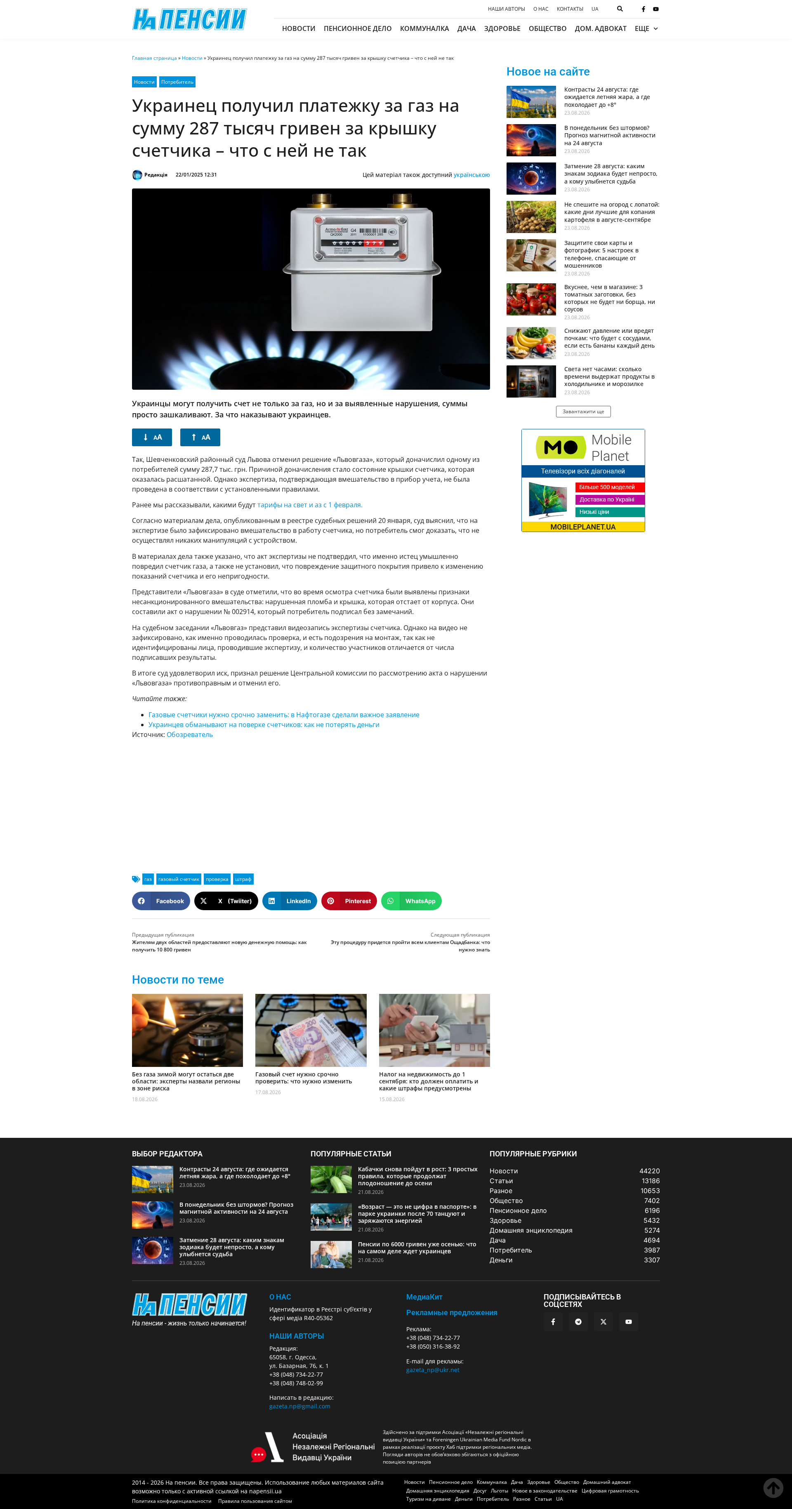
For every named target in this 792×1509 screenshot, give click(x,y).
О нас (541, 9)
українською (472, 175)
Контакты (570, 9)
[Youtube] (656, 9)
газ (148, 879)
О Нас (280, 1296)
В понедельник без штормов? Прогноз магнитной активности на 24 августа (609, 135)
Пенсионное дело (358, 28)
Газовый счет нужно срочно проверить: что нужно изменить (303, 1077)
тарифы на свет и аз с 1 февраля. (310, 504)
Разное (521, 1498)
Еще (642, 28)
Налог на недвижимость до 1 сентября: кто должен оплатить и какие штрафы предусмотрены (428, 1081)
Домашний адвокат (607, 1481)
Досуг (480, 1490)
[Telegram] (578, 1321)
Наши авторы (506, 9)
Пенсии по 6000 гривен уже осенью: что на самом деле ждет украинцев (417, 1247)
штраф (243, 879)
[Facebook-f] (643, 9)
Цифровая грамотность (610, 1490)
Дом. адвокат (601, 28)
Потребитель (177, 81)
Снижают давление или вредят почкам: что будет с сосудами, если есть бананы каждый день (609, 338)
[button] (161, 901)
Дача (466, 28)
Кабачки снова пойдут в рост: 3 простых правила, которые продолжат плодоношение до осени (418, 1176)
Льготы (499, 1490)
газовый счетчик (178, 879)
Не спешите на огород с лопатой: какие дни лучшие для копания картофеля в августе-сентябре (612, 211)
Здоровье (502, 28)
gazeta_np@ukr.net (433, 1370)
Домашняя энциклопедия (437, 1490)
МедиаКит (424, 1296)
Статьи (543, 1498)
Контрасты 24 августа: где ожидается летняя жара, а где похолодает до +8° (607, 96)
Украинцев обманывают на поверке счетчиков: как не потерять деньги (264, 724)
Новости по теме (178, 979)
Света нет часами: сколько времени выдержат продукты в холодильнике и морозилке (609, 376)
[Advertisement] (311, 803)
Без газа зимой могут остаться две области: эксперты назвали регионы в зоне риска (186, 1081)
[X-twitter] (603, 1321)
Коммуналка (424, 28)
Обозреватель (190, 734)
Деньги (464, 1498)
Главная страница (154, 57)
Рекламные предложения (451, 1312)
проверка (217, 879)
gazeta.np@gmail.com (299, 1406)
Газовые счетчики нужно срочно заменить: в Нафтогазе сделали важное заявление (284, 714)
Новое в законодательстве (545, 1490)
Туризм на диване (428, 1498)
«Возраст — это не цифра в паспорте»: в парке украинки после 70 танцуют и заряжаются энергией (417, 1213)
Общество (548, 28)
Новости (299, 28)
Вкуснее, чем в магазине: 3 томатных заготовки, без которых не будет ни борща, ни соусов (609, 298)
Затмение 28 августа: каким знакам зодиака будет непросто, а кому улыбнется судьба (611, 173)
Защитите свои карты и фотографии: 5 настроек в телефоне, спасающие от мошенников (601, 254)
